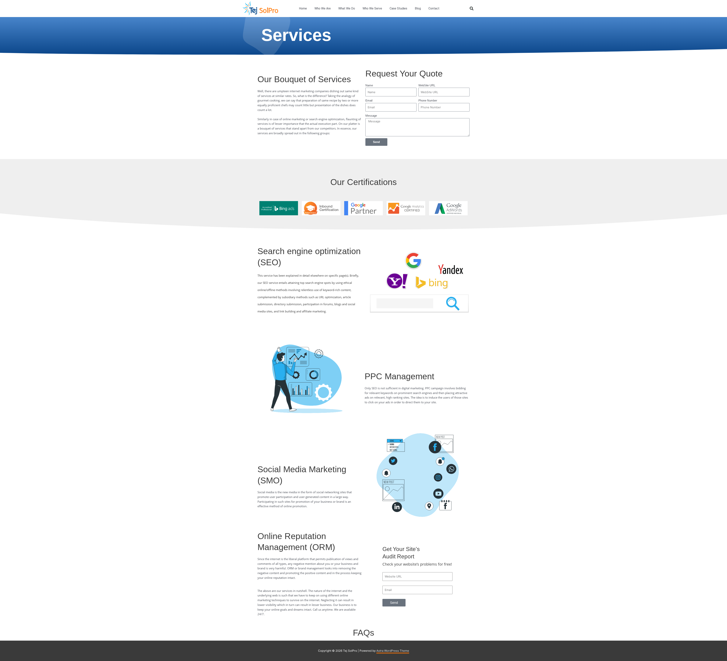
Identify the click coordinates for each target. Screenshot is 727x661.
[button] (471, 8)
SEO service (270, 283)
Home (303, 8)
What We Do (346, 8)
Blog (418, 8)
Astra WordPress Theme (392, 650)
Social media (265, 492)
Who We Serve (372, 8)
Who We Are (322, 8)
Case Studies (398, 8)
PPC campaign (434, 388)
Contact (433, 8)
